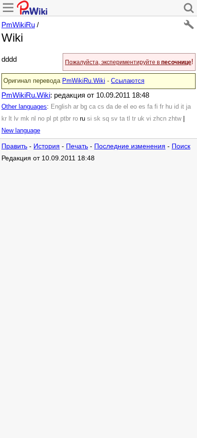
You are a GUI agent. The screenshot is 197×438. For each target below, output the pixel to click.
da (109, 106)
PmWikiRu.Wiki (83, 81)
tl (128, 118)
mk (25, 118)
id (176, 106)
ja (188, 106)
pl (48, 118)
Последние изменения (129, 146)
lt (10, 118)
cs (101, 106)
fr (162, 106)
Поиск (181, 146)
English (61, 106)
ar (75, 106)
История (46, 146)
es (142, 106)
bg (83, 106)
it (182, 106)
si (89, 118)
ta (122, 118)
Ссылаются (127, 81)
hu (168, 106)
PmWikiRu (18, 25)
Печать (77, 146)
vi (148, 118)
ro (75, 118)
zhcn (159, 118)
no (41, 118)
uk (141, 118)
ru (82, 118)
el (125, 106)
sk (97, 118)
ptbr (65, 118)
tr (134, 118)
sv (114, 118)
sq (105, 118)
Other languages (24, 106)
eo (133, 106)
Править (14, 146)
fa (150, 106)
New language (20, 130)
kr (4, 118)
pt (55, 118)
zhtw (174, 118)
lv (16, 118)
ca (92, 106)
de (118, 106)
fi (156, 106)
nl (33, 118)
